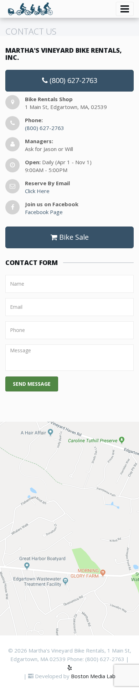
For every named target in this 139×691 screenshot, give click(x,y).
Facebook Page (44, 211)
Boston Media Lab (93, 676)
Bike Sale (73, 237)
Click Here (37, 190)
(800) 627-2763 (72, 80)
